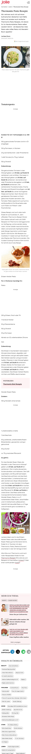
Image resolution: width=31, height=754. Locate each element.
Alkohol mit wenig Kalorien (8, 750)
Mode (3, 706)
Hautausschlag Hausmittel (8, 669)
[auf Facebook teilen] (12, 652)
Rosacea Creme (19, 672)
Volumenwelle (5, 691)
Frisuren (4, 687)
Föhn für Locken (6, 701)
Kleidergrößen (5, 713)
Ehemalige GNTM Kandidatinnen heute (17, 706)
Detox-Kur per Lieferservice (18, 614)
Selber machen (12, 600)
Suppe (17, 562)
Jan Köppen (5, 741)
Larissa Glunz (5, 36)
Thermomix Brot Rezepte (12, 384)
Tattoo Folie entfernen (7, 672)
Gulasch (21, 560)
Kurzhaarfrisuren (14, 687)
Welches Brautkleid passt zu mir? (10, 720)
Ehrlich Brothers (18, 728)
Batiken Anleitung (6, 709)
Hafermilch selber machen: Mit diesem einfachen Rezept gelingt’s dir (19, 622)
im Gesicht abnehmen (7, 676)
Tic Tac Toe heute (19, 738)
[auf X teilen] (18, 652)
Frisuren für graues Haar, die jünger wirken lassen (14, 698)
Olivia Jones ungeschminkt (8, 731)
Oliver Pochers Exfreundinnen (9, 735)
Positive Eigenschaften (13, 746)
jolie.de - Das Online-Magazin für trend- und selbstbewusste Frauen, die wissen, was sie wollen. (5, 2)
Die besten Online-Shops (8, 716)
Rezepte (4, 600)
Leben (3, 746)
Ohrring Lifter (15, 713)
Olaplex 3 (23, 679)
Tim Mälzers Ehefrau (13, 724)
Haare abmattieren (13, 665)
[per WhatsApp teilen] (23, 652)
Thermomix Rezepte (8, 558)
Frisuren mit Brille (6, 694)
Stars (3, 724)
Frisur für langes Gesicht (18, 691)
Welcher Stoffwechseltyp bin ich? (10, 679)
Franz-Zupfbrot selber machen (19, 637)
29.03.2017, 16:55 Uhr (7, 38)
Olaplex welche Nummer (8, 683)
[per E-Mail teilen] (28, 652)
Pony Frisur (24, 687)
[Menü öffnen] (28, 2)
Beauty (3, 665)
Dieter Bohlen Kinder (7, 738)
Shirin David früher (6, 728)
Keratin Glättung (17, 701)
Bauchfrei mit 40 (18, 709)
